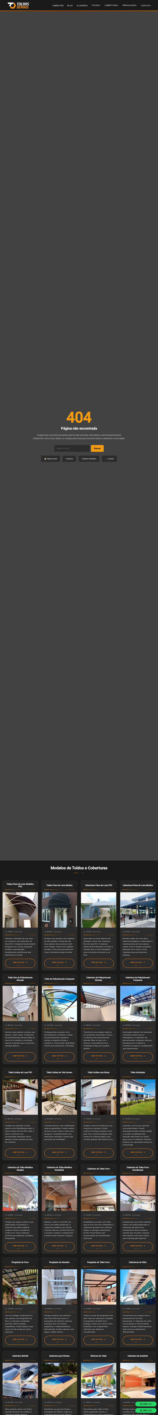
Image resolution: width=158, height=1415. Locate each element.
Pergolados (130, 5)
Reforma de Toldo (99, 1356)
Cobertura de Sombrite (138, 1356)
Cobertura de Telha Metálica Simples (20, 1168)
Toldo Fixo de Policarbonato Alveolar (20, 978)
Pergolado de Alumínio (59, 1262)
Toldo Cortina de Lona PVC (20, 1072)
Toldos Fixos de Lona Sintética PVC (20, 885)
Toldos (96, 5)
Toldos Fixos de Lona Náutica (59, 885)
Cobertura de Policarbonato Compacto (138, 978)
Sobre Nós (58, 5)
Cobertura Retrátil (20, 1356)
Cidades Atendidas (89, 459)
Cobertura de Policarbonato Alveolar (98, 978)
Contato (146, 5)
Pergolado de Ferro (20, 1262)
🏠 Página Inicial (50, 459)
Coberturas (112, 5)
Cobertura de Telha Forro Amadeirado (138, 1168)
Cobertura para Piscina (59, 1356)
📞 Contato (109, 459)
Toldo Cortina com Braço (98, 1072)
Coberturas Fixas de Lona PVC (98, 885)
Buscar (97, 448)
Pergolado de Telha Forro (98, 1262)
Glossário (82, 5)
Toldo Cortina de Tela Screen (59, 1072)
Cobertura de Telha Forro (98, 1168)
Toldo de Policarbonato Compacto (59, 979)
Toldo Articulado (137, 1072)
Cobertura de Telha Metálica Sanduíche (59, 1168)
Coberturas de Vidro (138, 1262)
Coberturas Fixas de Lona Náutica (138, 885)
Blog (70, 5)
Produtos (69, 459)
